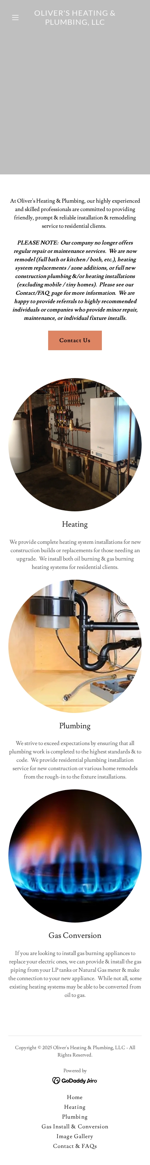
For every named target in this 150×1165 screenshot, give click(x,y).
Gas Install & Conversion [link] (75, 1126)
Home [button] (75, 1097)
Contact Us (74, 340)
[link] (75, 23)
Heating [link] (74, 1107)
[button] (18, 17)
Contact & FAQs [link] (75, 1146)
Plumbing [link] (75, 1116)
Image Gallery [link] (75, 1136)
